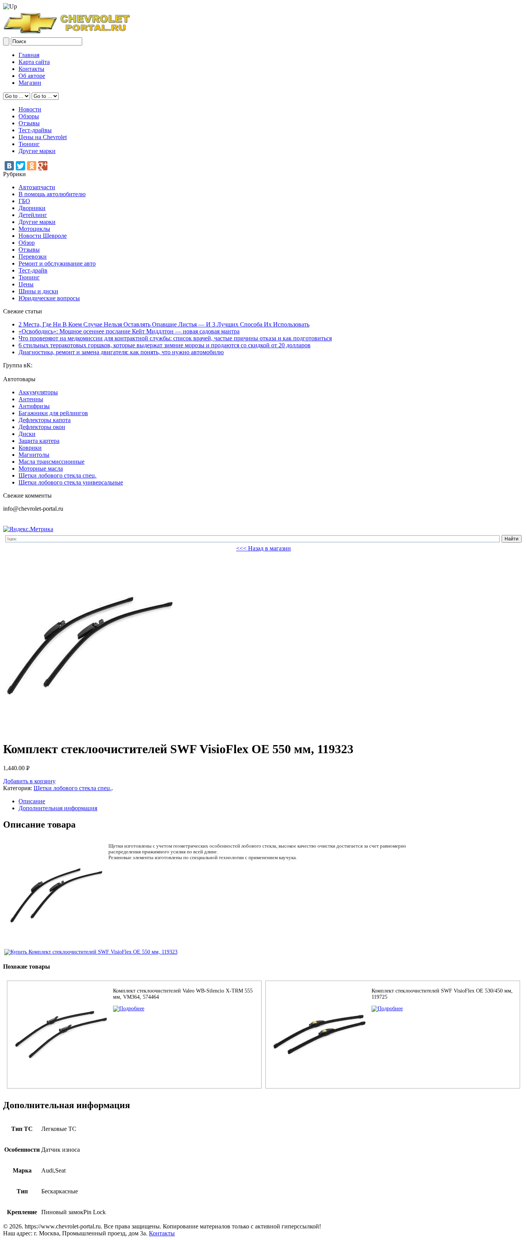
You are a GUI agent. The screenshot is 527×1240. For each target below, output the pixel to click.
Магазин (30, 82)
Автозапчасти (37, 187)
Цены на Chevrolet (43, 137)
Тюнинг (29, 144)
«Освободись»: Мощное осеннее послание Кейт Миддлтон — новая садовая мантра (129, 331)
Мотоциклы (34, 228)
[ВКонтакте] (9, 165)
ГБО (24, 201)
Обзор (27, 242)
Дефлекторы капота (45, 420)
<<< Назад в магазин (263, 548)
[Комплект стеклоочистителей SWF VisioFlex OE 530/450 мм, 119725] (387, 1008)
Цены (26, 284)
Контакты (31, 69)
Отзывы (29, 123)
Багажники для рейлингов (53, 413)
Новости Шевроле (43, 235)
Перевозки (33, 256)
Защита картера (39, 440)
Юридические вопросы (49, 298)
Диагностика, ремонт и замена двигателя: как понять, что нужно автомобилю (121, 352)
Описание (32, 801)
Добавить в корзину (29, 781)
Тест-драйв (33, 270)
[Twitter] (20, 165)
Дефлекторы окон (42, 427)
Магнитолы (34, 454)
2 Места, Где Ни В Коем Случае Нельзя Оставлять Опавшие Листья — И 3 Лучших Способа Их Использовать (164, 324)
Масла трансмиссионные (51, 461)
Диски (27, 434)
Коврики (30, 447)
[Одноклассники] (31, 165)
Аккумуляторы (38, 392)
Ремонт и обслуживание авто (57, 263)
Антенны (31, 399)
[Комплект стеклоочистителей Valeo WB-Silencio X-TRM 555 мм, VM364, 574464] (128, 1008)
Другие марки (37, 151)
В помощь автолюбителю (52, 194)
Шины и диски (38, 291)
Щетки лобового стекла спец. (57, 475)
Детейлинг (33, 215)
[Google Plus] (42, 165)
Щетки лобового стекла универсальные (71, 482)
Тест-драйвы (35, 130)
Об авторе (32, 75)
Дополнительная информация (58, 808)
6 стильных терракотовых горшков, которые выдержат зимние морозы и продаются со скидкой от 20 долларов (165, 345)
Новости (30, 109)
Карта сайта (34, 62)
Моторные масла (41, 468)
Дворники (32, 208)
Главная (29, 55)
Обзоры (29, 116)
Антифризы (34, 406)
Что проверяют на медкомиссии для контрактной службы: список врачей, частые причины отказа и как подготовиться (175, 338)
